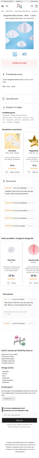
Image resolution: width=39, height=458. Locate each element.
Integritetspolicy (7, 380)
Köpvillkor (5, 371)
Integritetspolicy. (25, 427)
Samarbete (5, 378)
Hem (2, 11)
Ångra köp (5, 382)
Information (34, 1)
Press (4, 376)
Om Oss (4, 374)
